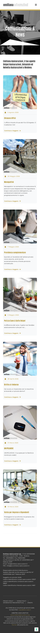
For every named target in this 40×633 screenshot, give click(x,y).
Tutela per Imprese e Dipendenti (16, 512)
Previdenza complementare (15, 252)
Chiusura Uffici (10, 118)
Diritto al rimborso (11, 384)
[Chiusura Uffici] (20, 92)
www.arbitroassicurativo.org (20, 615)
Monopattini (9, 182)
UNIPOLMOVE (8, 448)
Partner (14, 625)
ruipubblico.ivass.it (24, 610)
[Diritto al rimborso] (20, 359)
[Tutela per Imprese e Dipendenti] (20, 486)
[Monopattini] (20, 156)
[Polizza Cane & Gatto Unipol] (20, 295)
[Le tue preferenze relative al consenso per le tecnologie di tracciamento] (36, 629)
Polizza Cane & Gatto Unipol (14, 320)
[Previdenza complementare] (20, 227)
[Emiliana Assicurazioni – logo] (15, 2)
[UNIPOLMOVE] (20, 423)
